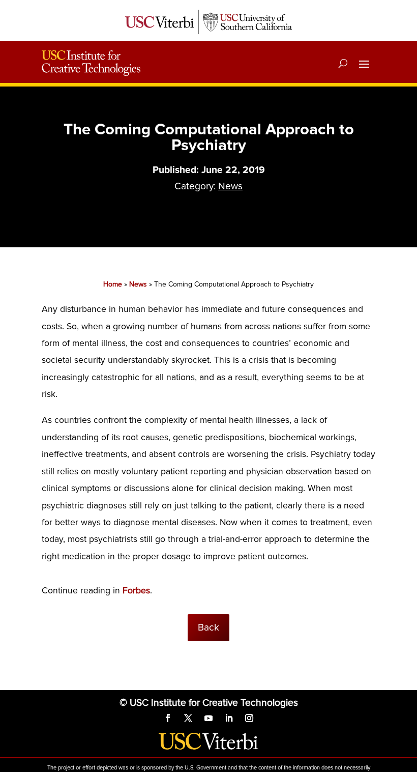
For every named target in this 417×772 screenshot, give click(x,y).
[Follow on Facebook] (168, 718)
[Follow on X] (188, 718)
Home (112, 284)
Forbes (136, 590)
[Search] (343, 63)
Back (208, 627)
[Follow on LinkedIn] (229, 718)
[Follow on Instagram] (249, 718)
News (230, 186)
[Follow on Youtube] (208, 718)
